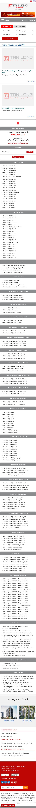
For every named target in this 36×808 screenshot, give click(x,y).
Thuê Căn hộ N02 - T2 (9, 233)
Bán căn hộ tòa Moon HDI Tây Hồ (13, 497)
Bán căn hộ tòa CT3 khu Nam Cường (14, 358)
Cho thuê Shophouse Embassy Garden (14, 287)
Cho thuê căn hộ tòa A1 (10, 440)
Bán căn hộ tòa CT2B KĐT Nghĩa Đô (14, 540)
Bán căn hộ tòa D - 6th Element (12, 322)
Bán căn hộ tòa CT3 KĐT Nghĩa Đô (13, 545)
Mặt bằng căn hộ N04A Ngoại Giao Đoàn (15, 616)
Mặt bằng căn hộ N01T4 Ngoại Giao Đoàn (15, 585)
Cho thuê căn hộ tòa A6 (10, 451)
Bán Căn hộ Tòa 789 (9, 207)
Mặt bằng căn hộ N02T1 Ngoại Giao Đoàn (15, 594)
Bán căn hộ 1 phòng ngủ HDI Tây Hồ (14, 502)
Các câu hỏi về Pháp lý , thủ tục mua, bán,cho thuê (17, 71)
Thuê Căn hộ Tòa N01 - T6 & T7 (12, 226)
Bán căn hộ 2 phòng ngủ (10, 430)
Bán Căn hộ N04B (8, 205)
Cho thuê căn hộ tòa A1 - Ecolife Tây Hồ (15, 379)
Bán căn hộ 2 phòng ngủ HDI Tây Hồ (14, 504)
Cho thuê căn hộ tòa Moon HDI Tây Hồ (14, 517)
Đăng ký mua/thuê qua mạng (18, 143)
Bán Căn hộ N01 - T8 (9, 179)
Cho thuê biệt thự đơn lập (10, 282)
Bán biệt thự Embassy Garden (12, 270)
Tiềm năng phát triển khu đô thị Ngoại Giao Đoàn (17, 633)
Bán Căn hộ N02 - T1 (9, 181)
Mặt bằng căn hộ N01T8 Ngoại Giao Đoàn (15, 592)
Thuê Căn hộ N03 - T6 (9, 246)
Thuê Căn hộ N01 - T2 (9, 218)
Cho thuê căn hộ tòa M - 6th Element (14, 331)
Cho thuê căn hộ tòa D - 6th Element (14, 333)
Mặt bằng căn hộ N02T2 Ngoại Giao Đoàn (15, 596)
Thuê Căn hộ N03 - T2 (9, 240)
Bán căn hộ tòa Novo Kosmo (11, 308)
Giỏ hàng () (19, 157)
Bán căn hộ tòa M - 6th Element (12, 320)
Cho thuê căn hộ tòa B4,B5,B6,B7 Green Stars (16, 485)
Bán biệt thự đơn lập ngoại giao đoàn (14, 268)
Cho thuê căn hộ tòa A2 (10, 442)
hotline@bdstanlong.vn (12, 770)
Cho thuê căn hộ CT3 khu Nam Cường (14, 345)
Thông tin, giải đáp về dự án (11, 739)
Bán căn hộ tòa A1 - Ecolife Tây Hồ (13, 366)
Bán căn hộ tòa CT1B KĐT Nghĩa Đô (14, 538)
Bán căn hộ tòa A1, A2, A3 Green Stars (14, 468)
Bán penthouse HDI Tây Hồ (11, 508)
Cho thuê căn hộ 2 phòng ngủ (12, 458)
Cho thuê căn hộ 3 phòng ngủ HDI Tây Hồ (15, 525)
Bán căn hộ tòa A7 (8, 425)
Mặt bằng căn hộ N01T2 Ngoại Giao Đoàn (15, 581)
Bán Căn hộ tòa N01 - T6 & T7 (12, 177)
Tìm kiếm (10, 38)
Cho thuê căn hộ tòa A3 (10, 444)
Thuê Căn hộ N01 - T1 (9, 216)
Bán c (29, 795)
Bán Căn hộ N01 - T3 (9, 170)
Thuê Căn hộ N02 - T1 (9, 231)
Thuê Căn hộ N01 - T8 (9, 229)
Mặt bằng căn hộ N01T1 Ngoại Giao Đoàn (15, 579)
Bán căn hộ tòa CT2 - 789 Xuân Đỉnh (14, 404)
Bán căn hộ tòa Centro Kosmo (12, 312)
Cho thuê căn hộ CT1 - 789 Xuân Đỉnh (14, 391)
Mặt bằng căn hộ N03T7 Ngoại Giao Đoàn (15, 611)
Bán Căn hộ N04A (8, 203)
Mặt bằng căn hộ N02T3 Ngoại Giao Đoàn (15, 598)
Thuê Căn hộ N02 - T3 (9, 235)
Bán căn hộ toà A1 (8, 412)
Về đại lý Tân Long (6, 736)
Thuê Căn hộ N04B (8, 255)
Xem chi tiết (31, 81)
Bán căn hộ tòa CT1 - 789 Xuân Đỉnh (14, 402)
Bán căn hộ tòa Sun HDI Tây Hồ (12, 500)
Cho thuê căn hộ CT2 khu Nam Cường (14, 343)
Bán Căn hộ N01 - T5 (9, 174)
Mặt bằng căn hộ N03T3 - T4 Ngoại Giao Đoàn (17, 605)
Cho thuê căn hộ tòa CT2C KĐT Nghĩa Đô (15, 564)
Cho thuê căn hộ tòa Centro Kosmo (13, 299)
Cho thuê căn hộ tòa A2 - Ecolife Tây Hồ (15, 381)
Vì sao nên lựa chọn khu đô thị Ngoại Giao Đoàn (15, 753)
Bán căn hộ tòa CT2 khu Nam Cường (14, 356)
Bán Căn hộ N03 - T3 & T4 (11, 192)
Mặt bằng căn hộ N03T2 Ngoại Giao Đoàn (15, 603)
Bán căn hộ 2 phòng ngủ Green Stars (14, 472)
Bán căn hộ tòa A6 (8, 423)
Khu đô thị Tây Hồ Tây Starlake (12, 666)
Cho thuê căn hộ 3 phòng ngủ (12, 460)
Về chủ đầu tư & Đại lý (9, 730)
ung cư (33, 795)
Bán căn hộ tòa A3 (8, 416)
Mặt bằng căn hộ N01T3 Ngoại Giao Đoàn (15, 583)
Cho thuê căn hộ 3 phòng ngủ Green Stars (15, 489)
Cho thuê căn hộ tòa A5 (10, 449)
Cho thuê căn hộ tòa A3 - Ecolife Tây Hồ (15, 383)
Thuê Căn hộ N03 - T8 (9, 251)
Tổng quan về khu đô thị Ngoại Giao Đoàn (15, 626)
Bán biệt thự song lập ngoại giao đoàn (14, 265)
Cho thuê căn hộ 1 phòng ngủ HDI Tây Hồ (15, 521)
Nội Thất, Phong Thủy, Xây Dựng (12, 749)
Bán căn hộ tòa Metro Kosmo (11, 310)
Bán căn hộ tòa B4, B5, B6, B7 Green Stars (15, 470)
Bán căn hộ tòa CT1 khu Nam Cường (14, 353)
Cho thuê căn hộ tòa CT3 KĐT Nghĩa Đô (15, 566)
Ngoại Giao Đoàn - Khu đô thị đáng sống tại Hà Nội (18, 676)
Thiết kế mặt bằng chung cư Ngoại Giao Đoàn (16, 641)
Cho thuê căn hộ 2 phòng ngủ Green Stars (15, 487)
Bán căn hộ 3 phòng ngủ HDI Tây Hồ (14, 506)
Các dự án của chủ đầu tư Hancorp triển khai (16, 631)
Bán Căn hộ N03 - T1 (9, 188)
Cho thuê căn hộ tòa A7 (10, 453)
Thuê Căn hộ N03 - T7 (9, 248)
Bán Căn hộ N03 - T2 (9, 190)
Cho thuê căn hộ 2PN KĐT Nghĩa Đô (14, 568)
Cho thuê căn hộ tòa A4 (10, 447)
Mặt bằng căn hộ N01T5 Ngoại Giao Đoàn (15, 587)
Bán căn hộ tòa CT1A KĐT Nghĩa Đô (13, 536)
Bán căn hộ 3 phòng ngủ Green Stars (14, 474)
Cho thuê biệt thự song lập (11, 280)
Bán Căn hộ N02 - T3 (9, 185)
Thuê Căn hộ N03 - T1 (9, 237)
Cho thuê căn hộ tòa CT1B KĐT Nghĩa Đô (15, 559)
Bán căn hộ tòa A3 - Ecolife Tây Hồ (13, 370)
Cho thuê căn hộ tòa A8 (10, 455)
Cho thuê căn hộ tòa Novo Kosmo (13, 295)
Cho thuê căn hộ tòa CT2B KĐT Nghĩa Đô (15, 562)
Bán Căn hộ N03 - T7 (9, 199)
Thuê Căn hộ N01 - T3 (9, 220)
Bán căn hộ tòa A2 (8, 414)
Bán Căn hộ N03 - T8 (9, 201)
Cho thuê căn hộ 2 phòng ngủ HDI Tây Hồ (15, 523)
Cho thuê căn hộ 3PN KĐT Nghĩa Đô (14, 570)
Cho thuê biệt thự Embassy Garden (13, 285)
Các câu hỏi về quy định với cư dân (13, 108)
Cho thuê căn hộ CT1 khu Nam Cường (14, 341)
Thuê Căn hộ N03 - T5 (9, 244)
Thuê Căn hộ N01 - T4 (9, 222)
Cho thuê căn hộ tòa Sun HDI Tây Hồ (14, 519)
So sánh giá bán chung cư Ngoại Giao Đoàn (16, 645)
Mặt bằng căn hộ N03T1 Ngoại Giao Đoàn (15, 600)
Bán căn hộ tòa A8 (8, 427)
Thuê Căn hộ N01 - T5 (9, 224)
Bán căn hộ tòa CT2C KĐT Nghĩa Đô (14, 542)
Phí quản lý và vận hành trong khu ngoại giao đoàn (18, 639)
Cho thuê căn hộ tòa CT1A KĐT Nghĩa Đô (15, 557)
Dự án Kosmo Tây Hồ (9, 663)
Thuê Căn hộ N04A (8, 253)
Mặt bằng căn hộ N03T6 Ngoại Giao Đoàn (15, 609)
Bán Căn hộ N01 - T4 (9, 172)
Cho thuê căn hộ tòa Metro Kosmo (13, 297)
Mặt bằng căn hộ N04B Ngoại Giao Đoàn (15, 618)
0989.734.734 (29, 20)
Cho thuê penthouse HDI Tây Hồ (12, 528)
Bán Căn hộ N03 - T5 (9, 194)
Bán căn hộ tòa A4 (8, 419)
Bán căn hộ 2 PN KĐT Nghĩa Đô (12, 547)
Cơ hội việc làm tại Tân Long (9, 734)
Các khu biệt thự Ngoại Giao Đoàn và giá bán (16, 643)
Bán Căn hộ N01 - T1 (9, 166)
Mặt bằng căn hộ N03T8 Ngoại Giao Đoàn (15, 614)
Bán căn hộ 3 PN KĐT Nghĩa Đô (12, 549)
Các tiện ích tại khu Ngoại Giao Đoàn (14, 655)
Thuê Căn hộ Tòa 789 (9, 257)
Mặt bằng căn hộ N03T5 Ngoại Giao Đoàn (15, 607)
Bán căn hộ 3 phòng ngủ (10, 432)
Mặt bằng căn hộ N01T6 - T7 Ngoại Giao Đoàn (17, 589)
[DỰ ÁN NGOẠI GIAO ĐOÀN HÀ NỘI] (18, 10)
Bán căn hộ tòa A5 (8, 421)
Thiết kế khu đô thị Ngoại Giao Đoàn (12, 756)
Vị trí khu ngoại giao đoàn (10, 628)
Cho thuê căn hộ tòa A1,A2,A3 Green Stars (15, 483)
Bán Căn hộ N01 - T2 (9, 168)
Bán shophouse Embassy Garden (13, 272)
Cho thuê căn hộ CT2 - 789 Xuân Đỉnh (14, 393)
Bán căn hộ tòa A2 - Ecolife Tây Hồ (13, 368)
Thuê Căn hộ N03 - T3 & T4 (11, 242)
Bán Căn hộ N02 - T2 (9, 183)
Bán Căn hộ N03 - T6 (9, 196)
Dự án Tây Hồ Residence (10, 668)
